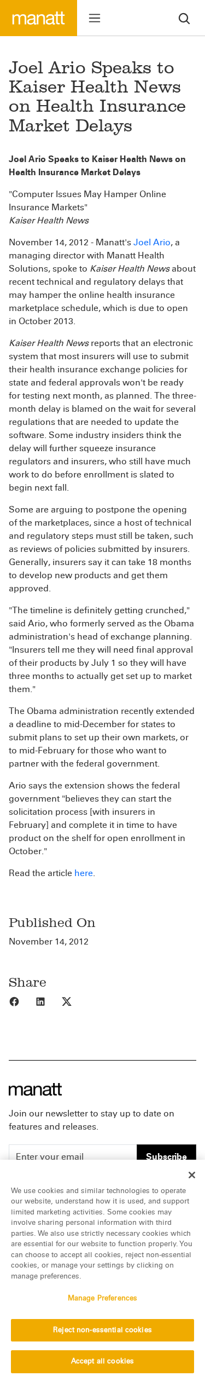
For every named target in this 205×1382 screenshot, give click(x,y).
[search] (184, 18)
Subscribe (166, 1156)
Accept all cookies (102, 1361)
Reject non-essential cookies (102, 1330)
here (83, 873)
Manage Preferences (102, 1298)
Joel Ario (152, 242)
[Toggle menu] (94, 18)
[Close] (192, 1175)
